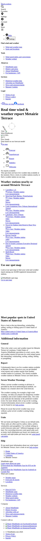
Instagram (33, 526)
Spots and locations (12, 49)
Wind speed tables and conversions (18, 57)
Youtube (33, 528)
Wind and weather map (13, 47)
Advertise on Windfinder (14, 83)
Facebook (20, 104)
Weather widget (11, 59)
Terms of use (10, 95)
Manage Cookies (11, 87)
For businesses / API (12, 73)
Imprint (8, 99)
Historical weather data (13, 81)
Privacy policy (10, 97)
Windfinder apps (11, 67)
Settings (12, 39)
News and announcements (14, 85)
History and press (11, 69)
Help (10, 35)
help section (19, 405)
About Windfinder (12, 71)
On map (5, 144)
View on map (9, 104)
